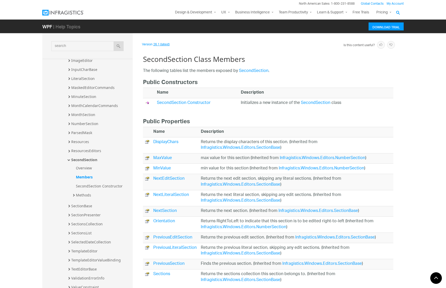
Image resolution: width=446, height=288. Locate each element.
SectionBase (81, 205)
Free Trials (361, 13)
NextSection (165, 211)
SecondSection (84, 159)
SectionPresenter (86, 214)
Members (84, 177)
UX (223, 13)
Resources (80, 141)
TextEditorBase (84, 269)
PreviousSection (169, 264)
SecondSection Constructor (99, 186)
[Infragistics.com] (68, 12)
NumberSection (84, 123)
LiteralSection (83, 78)
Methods (83, 195)
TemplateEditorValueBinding (96, 260)
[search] (119, 46)
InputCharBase (84, 69)
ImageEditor (82, 60)
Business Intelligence (252, 13)
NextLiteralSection (171, 195)
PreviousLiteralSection (175, 248)
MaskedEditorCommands (93, 87)
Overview (84, 168)
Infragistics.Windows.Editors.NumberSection (322, 158)
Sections (161, 274)
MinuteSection (83, 96)
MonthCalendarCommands (94, 105)
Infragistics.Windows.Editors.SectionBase (240, 148)
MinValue (162, 168)
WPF (47, 26)
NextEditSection (169, 179)
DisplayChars (165, 142)
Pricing (382, 13)
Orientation (164, 221)
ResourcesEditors (86, 150)
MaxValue (162, 158)
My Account (395, 3)
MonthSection (83, 114)
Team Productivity (293, 13)
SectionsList (81, 233)
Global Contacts (372, 3)
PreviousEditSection (172, 237)
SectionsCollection (87, 223)
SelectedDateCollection (91, 242)
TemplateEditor (84, 251)
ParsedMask (81, 132)
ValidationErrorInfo (87, 278)
